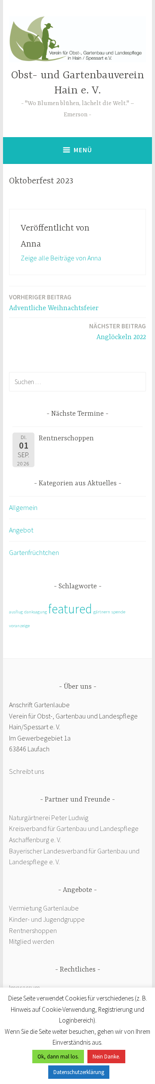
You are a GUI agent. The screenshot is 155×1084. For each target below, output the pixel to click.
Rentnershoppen (33, 930)
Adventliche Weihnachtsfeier (54, 302)
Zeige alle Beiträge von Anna (61, 257)
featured (70, 609)
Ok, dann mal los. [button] (58, 1056)
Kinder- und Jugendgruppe (47, 919)
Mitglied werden (31, 941)
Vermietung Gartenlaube (44, 908)
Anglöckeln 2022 (117, 331)
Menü (83, 150)
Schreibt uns (26, 771)
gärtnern (101, 612)
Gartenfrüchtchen (34, 552)
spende (118, 612)
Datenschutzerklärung (78, 1072)
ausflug (16, 612)
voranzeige (19, 626)
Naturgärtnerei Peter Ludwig (48, 817)
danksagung (35, 612)
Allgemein (23, 507)
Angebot (21, 530)
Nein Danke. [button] (106, 1056)
